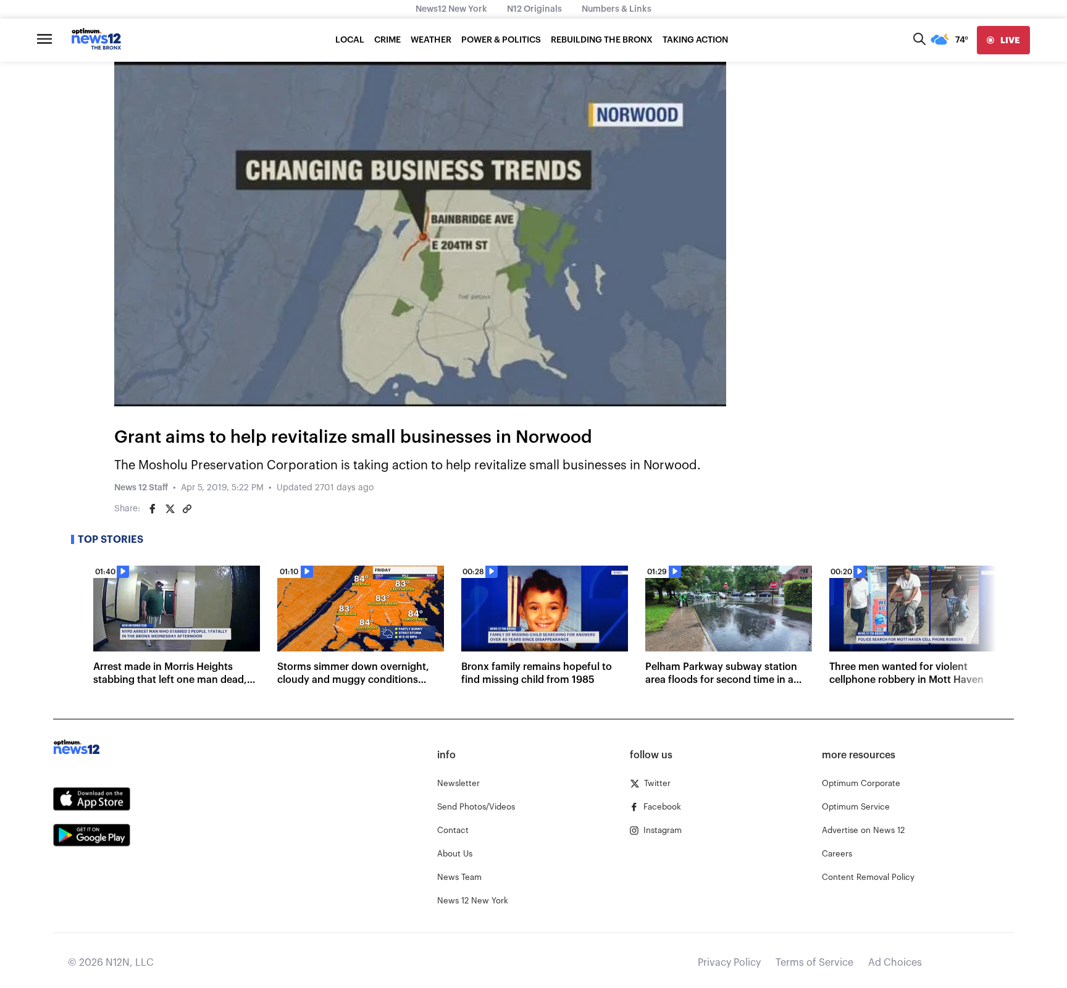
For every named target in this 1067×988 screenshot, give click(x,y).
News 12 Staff (141, 488)
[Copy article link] (187, 509)
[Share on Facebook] (152, 509)
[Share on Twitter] (170, 509)
